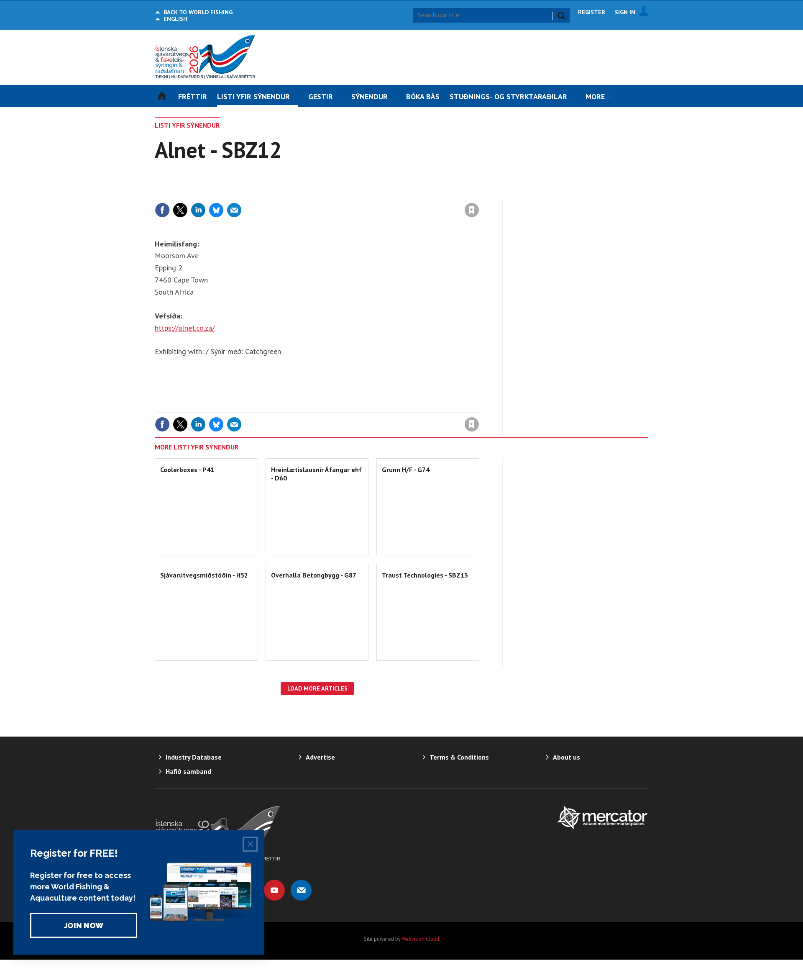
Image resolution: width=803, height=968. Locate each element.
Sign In (625, 12)
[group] (596, 96)
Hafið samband (188, 771)
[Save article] (471, 210)
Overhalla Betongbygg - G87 (313, 575)
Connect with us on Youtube (274, 890)
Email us (301, 890)
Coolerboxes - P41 (187, 469)
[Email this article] (234, 210)
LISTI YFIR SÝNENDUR (187, 125)
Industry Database (194, 757)
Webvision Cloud (420, 938)
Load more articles (317, 688)
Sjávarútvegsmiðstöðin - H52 (204, 575)
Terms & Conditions (459, 757)
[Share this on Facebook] (162, 210)
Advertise (320, 757)
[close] (478, 193)
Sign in (373, 193)
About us (566, 757)
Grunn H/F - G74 (406, 469)
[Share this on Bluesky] (216, 210)
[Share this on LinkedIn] (198, 210)
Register (591, 12)
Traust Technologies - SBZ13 (425, 575)
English (175, 18)
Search (561, 15)
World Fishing (198, 12)
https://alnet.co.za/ (185, 328)
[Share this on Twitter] (180, 210)
